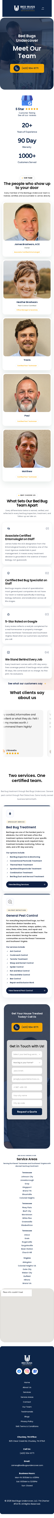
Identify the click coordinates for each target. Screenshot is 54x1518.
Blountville (27, 1194)
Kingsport (27, 1187)
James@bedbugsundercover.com (27, 1465)
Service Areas (27, 1397)
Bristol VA (27, 1283)
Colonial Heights (27, 1198)
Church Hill (27, 1252)
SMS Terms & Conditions (27, 1426)
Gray (27, 1184)
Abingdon (27, 1262)
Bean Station (27, 1249)
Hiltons (27, 1280)
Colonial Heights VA (27, 1266)
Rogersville (27, 1242)
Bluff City (27, 1211)
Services (27, 1392)
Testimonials (27, 1411)
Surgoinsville (27, 1245)
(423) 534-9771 (27, 1453)
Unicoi (27, 1235)
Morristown (27, 1214)
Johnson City (27, 1176)
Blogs (27, 1416)
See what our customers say (25, 683)
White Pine (27, 1218)
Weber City (27, 1273)
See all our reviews (27, 115)
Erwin (27, 1238)
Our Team (27, 1406)
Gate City (27, 1269)
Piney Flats (27, 1207)
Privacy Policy (27, 1421)
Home (27, 1382)
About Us (27, 1387)
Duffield (27, 1276)
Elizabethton (27, 1225)
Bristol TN (27, 1191)
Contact (27, 1402)
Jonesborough (27, 1180)
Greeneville (27, 1222)
